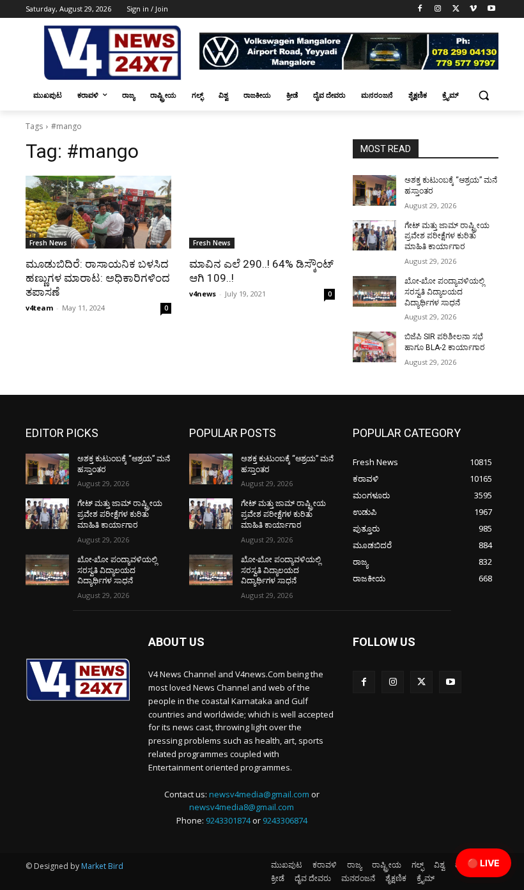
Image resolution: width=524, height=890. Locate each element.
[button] (483, 96)
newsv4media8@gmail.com (241, 807)
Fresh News (48, 242)
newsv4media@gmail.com (259, 794)
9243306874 (285, 820)
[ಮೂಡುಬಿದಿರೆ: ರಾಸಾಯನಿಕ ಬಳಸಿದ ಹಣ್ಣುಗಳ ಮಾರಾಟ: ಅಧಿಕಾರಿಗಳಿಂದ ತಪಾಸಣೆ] (98, 212)
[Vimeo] (473, 9)
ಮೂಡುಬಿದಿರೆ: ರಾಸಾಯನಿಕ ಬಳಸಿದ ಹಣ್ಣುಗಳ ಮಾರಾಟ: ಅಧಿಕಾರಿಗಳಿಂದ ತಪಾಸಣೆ (98, 277)
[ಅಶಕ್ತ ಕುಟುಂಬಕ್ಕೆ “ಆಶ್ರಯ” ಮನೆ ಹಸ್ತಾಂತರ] (374, 190)
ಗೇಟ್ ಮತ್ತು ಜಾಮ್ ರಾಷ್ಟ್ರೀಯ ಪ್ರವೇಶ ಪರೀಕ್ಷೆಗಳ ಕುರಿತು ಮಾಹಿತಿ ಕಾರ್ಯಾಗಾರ (447, 236)
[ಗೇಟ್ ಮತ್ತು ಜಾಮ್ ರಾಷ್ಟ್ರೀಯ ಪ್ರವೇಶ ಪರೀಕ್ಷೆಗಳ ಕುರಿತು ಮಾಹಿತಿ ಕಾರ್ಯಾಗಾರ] (374, 235)
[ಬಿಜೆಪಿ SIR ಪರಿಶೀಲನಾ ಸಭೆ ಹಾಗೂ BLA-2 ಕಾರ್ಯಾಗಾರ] (374, 347)
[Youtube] (491, 9)
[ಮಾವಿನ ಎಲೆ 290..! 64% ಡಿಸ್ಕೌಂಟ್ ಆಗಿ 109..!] (262, 212)
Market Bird (102, 866)
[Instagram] (438, 9)
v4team (39, 307)
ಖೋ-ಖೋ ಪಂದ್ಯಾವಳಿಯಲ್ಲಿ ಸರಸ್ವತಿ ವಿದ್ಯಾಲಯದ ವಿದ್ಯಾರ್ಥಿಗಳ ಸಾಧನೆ (444, 292)
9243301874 (228, 820)
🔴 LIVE (483, 862)
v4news (202, 293)
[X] (456, 9)
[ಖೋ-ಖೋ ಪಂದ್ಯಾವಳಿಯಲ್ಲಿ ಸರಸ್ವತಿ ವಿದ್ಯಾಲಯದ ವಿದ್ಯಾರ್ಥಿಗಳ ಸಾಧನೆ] (374, 291)
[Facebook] (420, 9)
